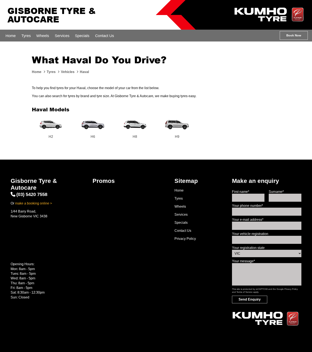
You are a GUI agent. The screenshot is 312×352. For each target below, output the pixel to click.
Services (62, 36)
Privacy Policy (185, 238)
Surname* (276, 191)
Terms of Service (244, 292)
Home (11, 36)
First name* (240, 191)
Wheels (42, 36)
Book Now (293, 35)
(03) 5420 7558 (31, 194)
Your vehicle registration (250, 234)
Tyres (26, 36)
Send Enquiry (250, 299)
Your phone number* (247, 205)
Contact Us (104, 36)
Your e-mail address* (247, 219)
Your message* (243, 261)
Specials (82, 36)
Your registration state (248, 248)
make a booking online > (33, 203)
